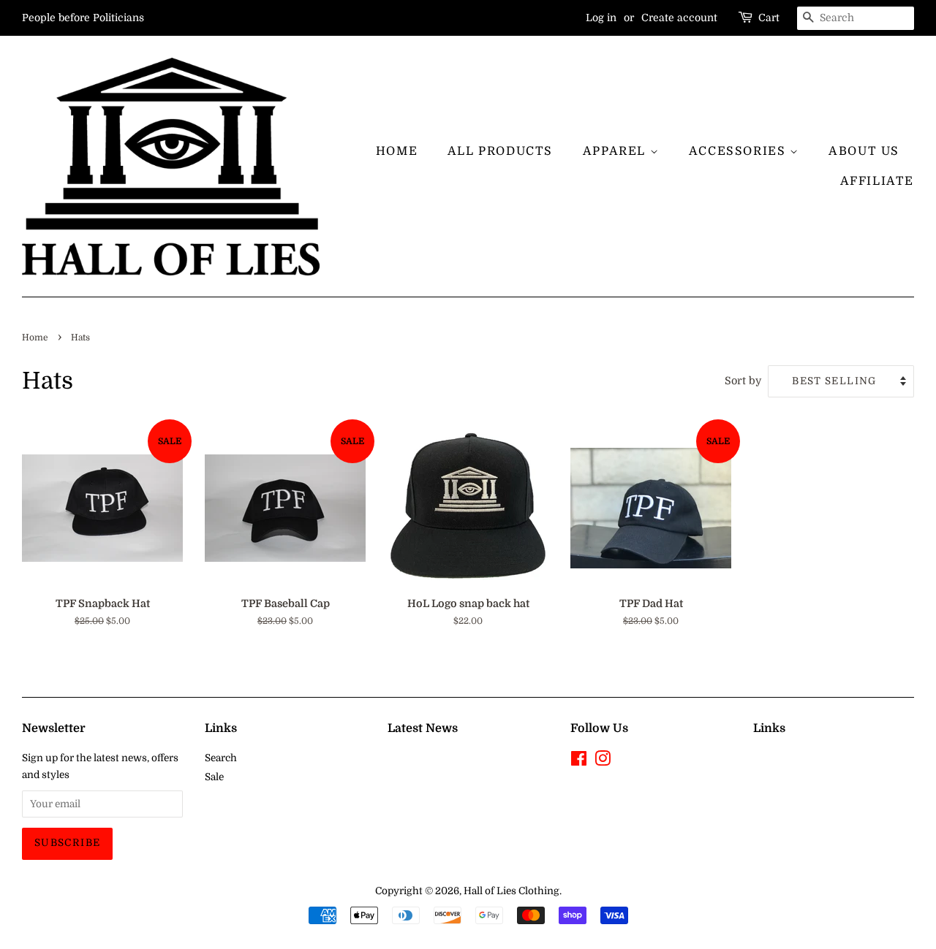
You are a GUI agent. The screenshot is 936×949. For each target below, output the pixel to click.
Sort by (743, 380)
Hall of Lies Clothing (511, 890)
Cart (769, 17)
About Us (864, 151)
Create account (679, 17)
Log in (601, 17)
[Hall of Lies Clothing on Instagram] (603, 761)
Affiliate (877, 181)
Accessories (739, 151)
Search (221, 757)
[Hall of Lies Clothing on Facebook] (578, 761)
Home (397, 151)
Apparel (616, 151)
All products (500, 151)
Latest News (423, 728)
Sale (214, 776)
